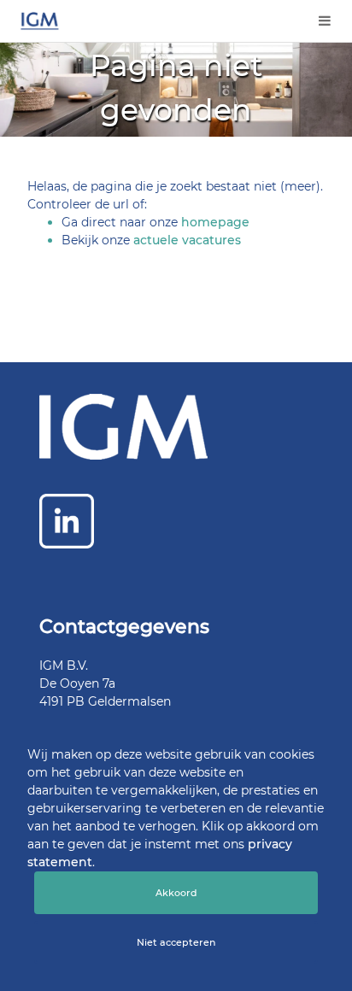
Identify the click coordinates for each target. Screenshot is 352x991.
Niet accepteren (176, 942)
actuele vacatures (187, 240)
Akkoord (176, 893)
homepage (215, 222)
